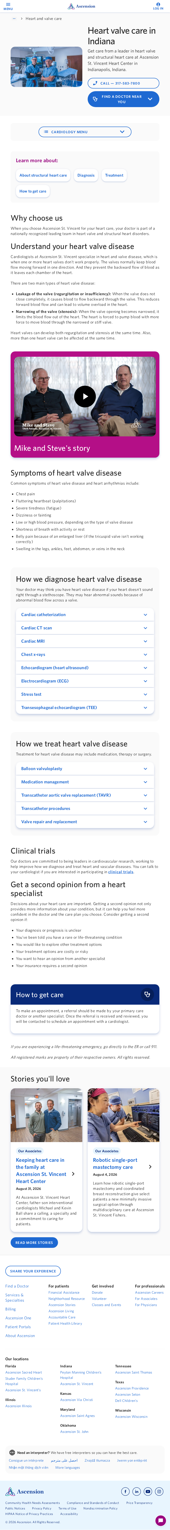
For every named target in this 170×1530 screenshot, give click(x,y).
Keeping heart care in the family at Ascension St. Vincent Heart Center (41, 1170)
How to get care (32, 191)
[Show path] (14, 18)
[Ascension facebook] (125, 1491)
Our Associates (29, 1151)
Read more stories (34, 1243)
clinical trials (120, 871)
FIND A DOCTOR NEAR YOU (124, 99)
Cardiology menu (85, 132)
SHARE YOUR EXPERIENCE (33, 1271)
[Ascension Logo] (24, 1491)
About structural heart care (43, 175)
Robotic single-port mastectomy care (115, 1163)
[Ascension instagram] (159, 1491)
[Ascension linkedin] (136, 1491)
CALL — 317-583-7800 (116, 83)
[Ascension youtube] (148, 1491)
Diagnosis (86, 175)
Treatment (114, 175)
